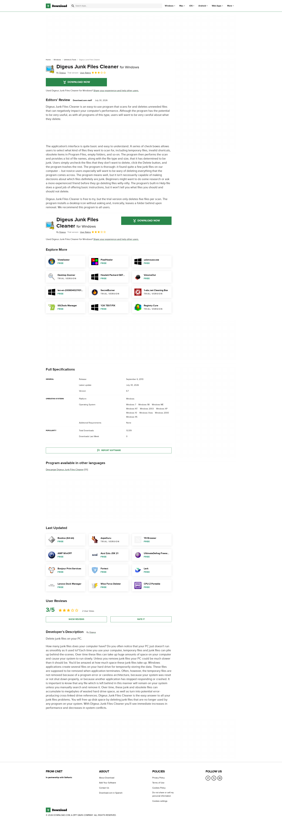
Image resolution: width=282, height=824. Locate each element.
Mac (181, 6)
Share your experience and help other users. (116, 90)
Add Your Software (107, 782)
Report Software (111, 450)
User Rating (85, 73)
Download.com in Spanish (110, 793)
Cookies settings (159, 801)
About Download (106, 777)
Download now (79, 82)
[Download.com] (56, 6)
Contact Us (104, 788)
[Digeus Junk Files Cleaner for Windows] (50, 69)
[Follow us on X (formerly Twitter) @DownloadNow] (214, 778)
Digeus (92, 632)
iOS (191, 6)
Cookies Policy (159, 788)
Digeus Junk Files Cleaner (97, 66)
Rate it (141, 619)
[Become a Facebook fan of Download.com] (208, 778)
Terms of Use (158, 782)
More (229, 6)
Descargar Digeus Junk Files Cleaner (65, 469)
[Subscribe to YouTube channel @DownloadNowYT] (219, 778)
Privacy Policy (158, 777)
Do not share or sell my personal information (163, 794)
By (61, 73)
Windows (169, 6)
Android (202, 6)
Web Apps (216, 6)
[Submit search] (72, 6)
